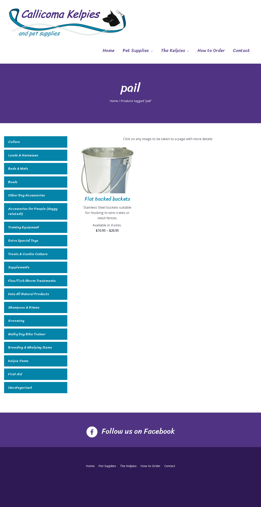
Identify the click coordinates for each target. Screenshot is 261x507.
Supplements (18, 267)
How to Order (211, 50)
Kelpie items (18, 361)
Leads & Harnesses (23, 155)
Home (108, 50)
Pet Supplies (136, 50)
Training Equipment (23, 227)
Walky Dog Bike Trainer (26, 334)
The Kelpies (173, 50)
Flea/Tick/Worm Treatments (32, 280)
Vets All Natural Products (28, 294)
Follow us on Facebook (138, 431)
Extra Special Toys (23, 240)
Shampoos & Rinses (23, 307)
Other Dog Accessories (26, 195)
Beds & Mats (18, 168)
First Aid (15, 374)
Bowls (12, 182)
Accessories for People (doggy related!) (33, 211)
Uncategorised (20, 387)
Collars (14, 142)
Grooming (16, 320)
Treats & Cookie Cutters (28, 254)
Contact (241, 50)
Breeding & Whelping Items (30, 347)
